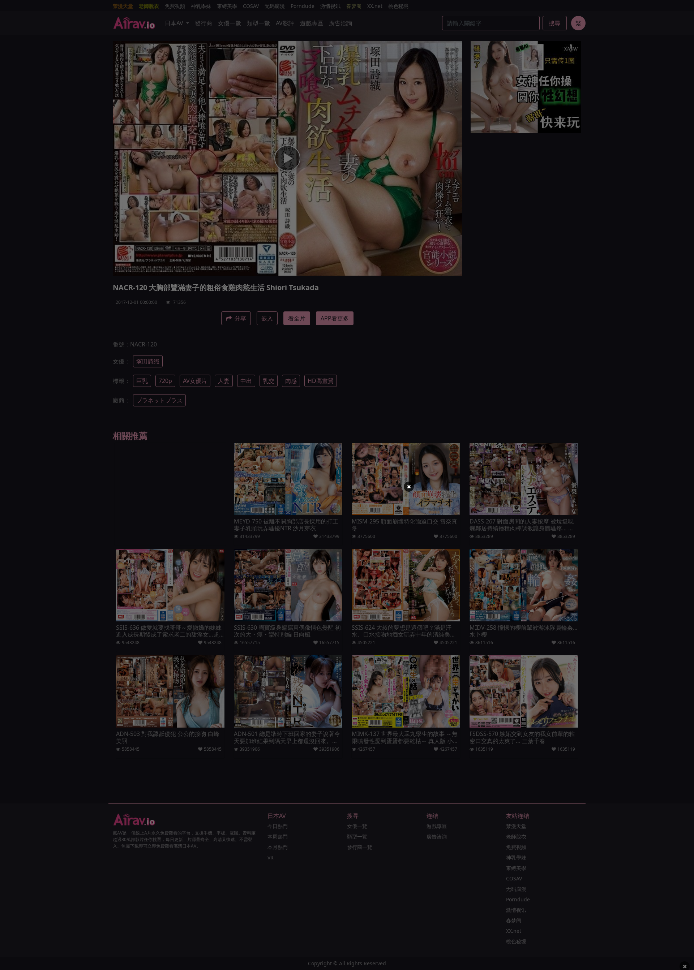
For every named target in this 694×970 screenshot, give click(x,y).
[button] (409, 487)
